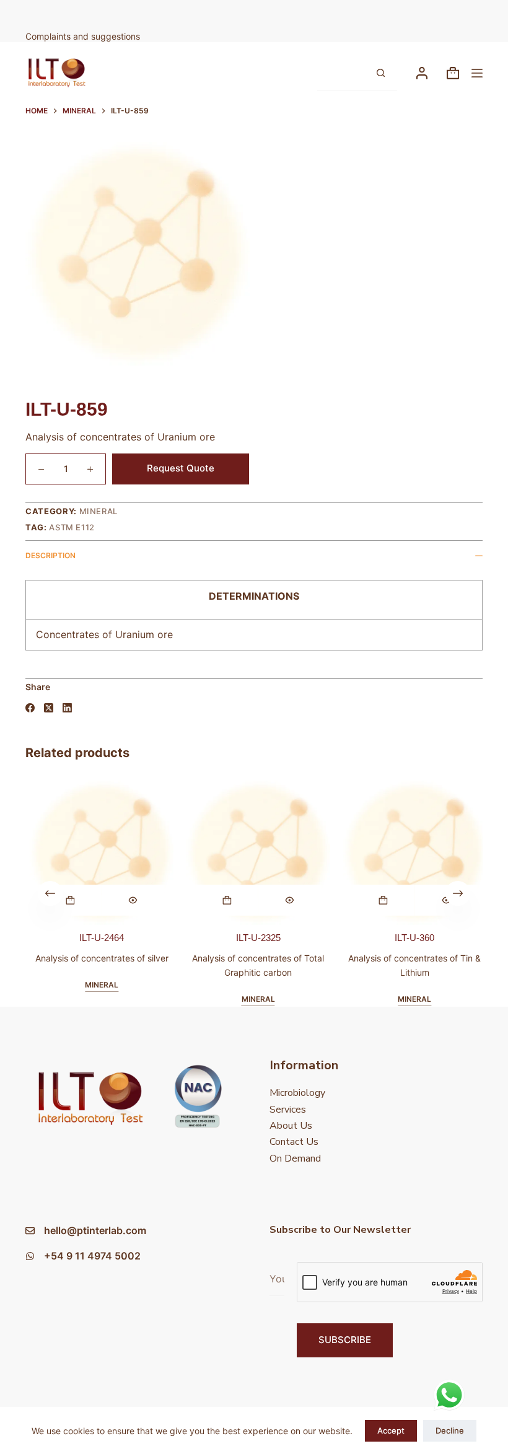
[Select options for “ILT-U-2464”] (68, 899)
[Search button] (380, 73)
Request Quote (180, 468)
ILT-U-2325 (256, 937)
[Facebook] (30, 707)
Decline (450, 1430)
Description (50, 555)
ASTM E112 (72, 527)
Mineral (98, 511)
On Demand (295, 1158)
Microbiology (297, 1093)
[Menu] (477, 73)
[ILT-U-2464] (99, 853)
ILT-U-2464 (99, 937)
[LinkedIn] (67, 707)
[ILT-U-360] (413, 853)
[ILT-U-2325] (256, 853)
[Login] (422, 73)
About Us (290, 1125)
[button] (224, 899)
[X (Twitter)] (48, 707)
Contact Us (293, 1142)
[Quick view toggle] (131, 899)
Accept (391, 1430)
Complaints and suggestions (83, 36)
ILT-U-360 (412, 937)
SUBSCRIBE (344, 1340)
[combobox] (340, 73)
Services (287, 1109)
